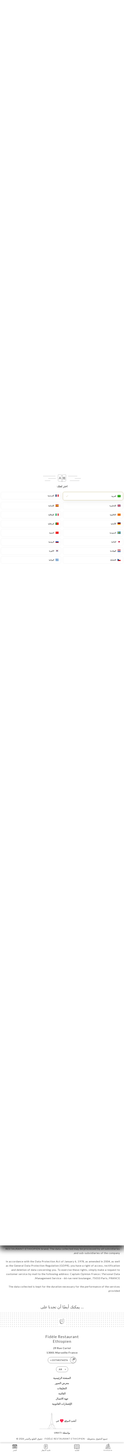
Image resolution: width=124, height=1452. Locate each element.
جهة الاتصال (62, 1398)
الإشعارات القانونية (62, 1403)
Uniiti (58, 1432)
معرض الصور (62, 1383)
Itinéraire (107, 1450)
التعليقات (62, 1388)
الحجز (15, 1450)
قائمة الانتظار (45, 1450)
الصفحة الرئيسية (62, 1377)
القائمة (62, 1393)
